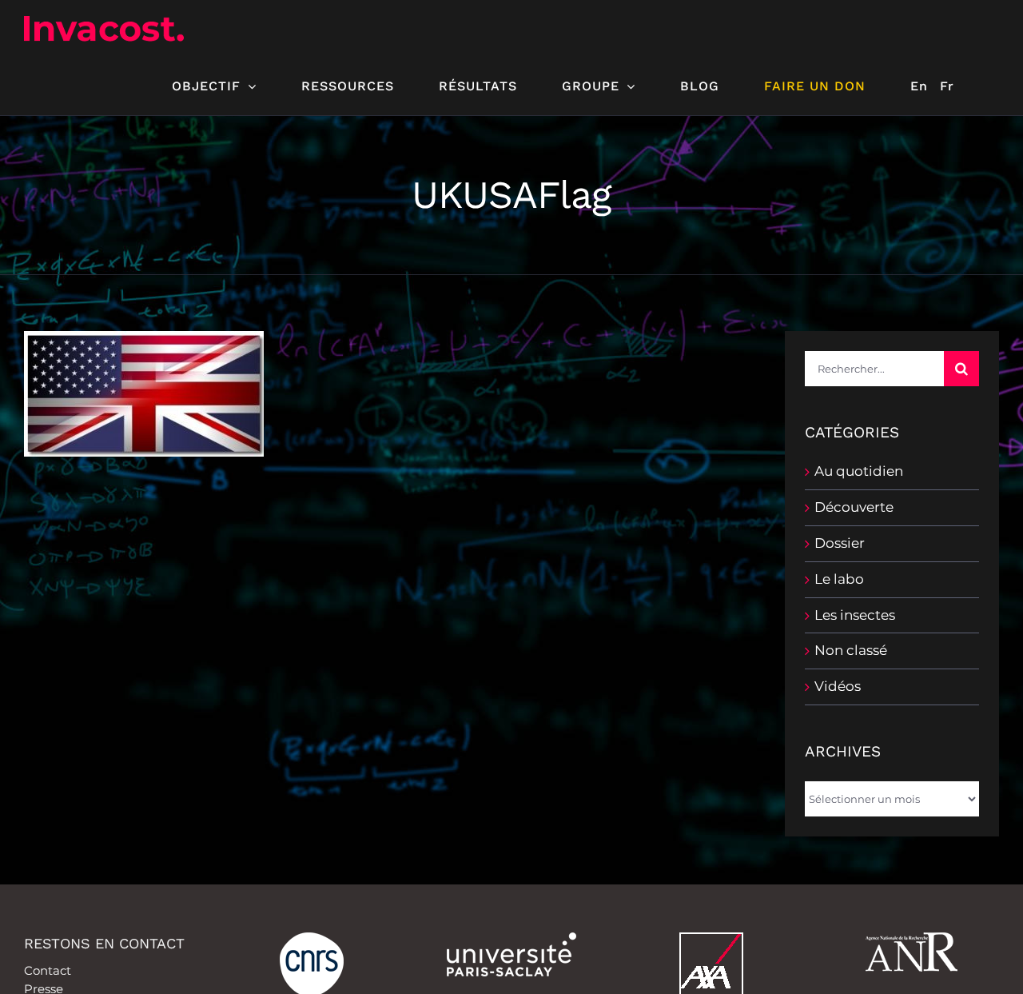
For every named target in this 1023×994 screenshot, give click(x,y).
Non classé (850, 650)
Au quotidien (858, 471)
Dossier (839, 543)
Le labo (839, 579)
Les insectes (854, 615)
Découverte (854, 507)
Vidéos (837, 686)
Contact (47, 970)
